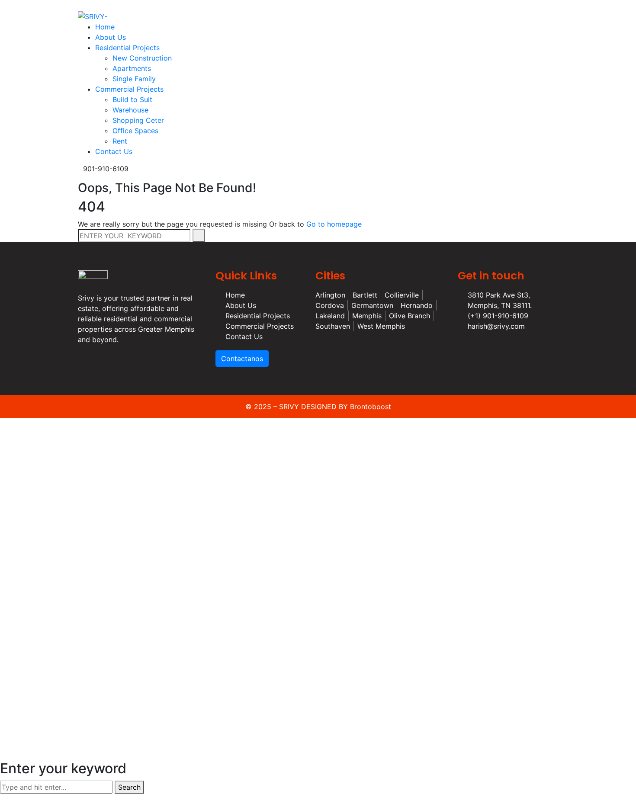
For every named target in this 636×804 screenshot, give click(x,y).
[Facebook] (327, 5)
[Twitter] (334, 5)
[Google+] (341, 5)
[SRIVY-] (92, 15)
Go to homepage (334, 224)
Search (129, 787)
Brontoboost (370, 406)
